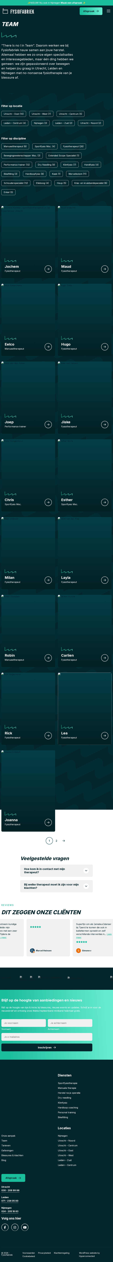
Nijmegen (63, 1135)
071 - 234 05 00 (9, 1200)
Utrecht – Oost (65, 1150)
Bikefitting (63, 1117)
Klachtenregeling (61, 1253)
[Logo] (19, 11)
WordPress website (88, 1253)
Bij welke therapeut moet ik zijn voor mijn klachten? (51, 886)
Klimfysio (62, 1102)
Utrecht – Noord (66, 1140)
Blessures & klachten (12, 1155)
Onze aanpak (8, 1135)
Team (4, 1140)
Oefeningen (7, 1150)
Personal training (67, 1112)
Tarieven (5, 1145)
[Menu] (108, 11)
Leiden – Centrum (67, 1165)
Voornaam (6, 1029)
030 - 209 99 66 (10, 1190)
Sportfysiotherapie (67, 1083)
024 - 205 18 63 (9, 1211)
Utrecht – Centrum (67, 1145)
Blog (3, 1160)
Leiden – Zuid (65, 1160)
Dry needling (64, 1097)
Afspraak (88, 11)
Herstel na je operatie (69, 1092)
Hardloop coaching (68, 1107)
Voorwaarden (28, 1253)
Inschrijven (45, 1047)
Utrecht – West (65, 1155)
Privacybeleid (44, 1253)
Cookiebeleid (28, 1256)
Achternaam (53, 1029)
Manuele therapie (67, 1088)
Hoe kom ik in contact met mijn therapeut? (44, 870)
